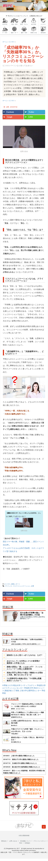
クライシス (8, 586)
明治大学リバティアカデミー (24, 685)
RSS (20, 843)
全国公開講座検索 (24, 835)
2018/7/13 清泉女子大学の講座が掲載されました (21, 759)
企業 (32, 586)
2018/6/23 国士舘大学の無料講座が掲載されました (21, 767)
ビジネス (7, 584)
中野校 (5, 685)
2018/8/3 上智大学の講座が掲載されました (18, 755)
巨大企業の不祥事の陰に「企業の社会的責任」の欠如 (31, 613)
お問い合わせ (13, 841)
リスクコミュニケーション (21, 586)
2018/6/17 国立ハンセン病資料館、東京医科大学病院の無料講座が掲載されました (24, 771)
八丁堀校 (15, 690)
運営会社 (4, 841)
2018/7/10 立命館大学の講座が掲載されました (20, 763)
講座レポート (15, 584)
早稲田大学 (28, 688)
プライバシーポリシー (40, 841)
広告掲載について (25, 841)
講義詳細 (8, 690)
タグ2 (10, 685)
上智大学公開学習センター (30, 690)
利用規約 (27, 843)
